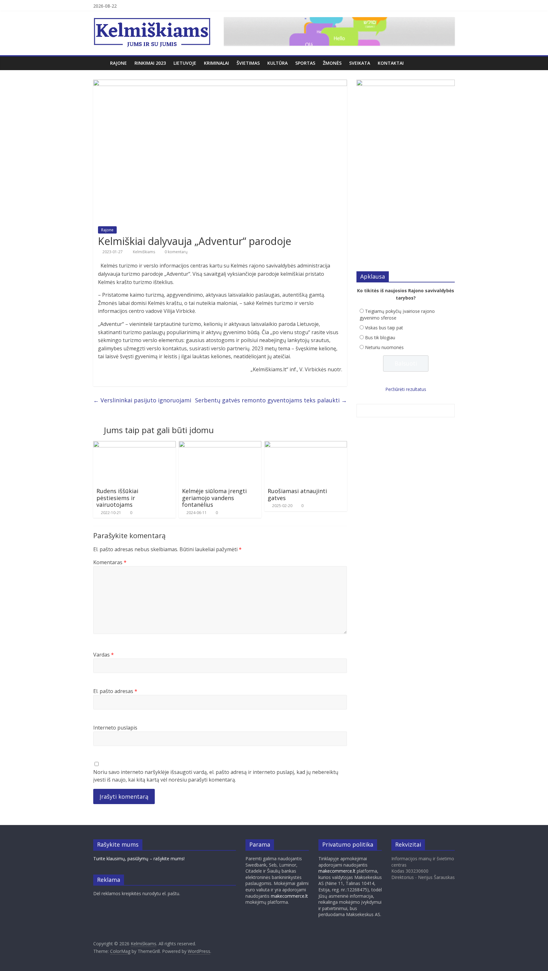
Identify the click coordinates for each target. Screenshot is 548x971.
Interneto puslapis (115, 727)
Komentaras (110, 562)
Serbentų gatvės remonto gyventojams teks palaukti (271, 400)
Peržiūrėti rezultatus (405, 389)
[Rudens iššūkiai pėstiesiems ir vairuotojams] (134, 444)
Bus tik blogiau (380, 337)
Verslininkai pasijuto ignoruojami (142, 400)
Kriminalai (216, 63)
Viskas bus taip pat (384, 328)
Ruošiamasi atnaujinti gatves (297, 494)
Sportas (305, 63)
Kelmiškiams (144, 251)
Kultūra (277, 63)
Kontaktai (391, 63)
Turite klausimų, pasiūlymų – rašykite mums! (139, 858)
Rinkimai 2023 (150, 63)
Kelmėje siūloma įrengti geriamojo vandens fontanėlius (214, 497)
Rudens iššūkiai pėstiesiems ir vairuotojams (117, 497)
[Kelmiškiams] (99, 62)
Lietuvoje (184, 63)
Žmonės (332, 63)
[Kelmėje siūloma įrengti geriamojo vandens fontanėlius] (220, 444)
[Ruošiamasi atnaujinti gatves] (305, 444)
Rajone (118, 63)
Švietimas (248, 63)
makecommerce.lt (289, 896)
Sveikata (359, 63)
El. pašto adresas (115, 691)
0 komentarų (175, 251)
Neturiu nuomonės (384, 347)
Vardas (103, 654)
